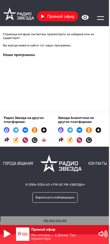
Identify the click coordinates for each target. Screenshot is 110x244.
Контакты (97, 164)
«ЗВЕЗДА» (77, 184)
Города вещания (18, 164)
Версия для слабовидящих (55, 197)
